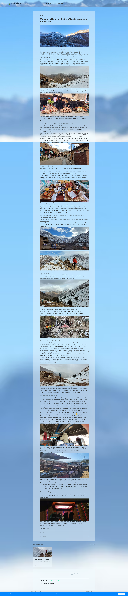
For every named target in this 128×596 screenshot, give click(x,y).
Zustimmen (121, 593)
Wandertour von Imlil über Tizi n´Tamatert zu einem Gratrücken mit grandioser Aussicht (42, 560)
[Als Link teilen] (40, 532)
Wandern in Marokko (44, 528)
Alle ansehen (92, 544)
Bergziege (14, 3)
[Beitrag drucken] (43, 532)
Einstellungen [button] (104, 593)
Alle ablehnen (113, 593)
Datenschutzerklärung (72, 593)
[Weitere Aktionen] (88, 16)
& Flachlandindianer (24, 4)
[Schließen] (126, 594)
